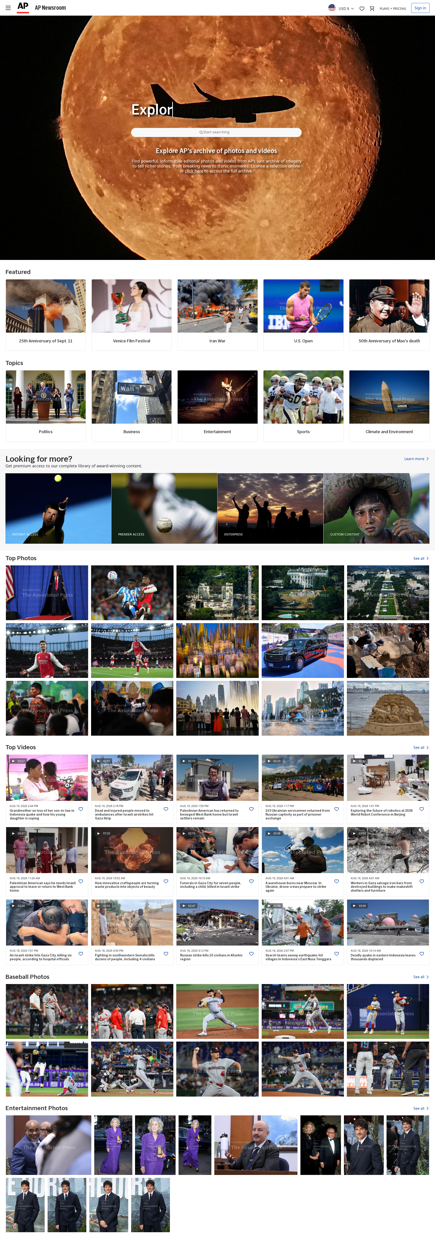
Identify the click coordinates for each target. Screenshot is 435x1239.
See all (419, 558)
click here (194, 171)
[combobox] (344, 7)
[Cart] (372, 8)
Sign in (420, 7)
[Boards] (362, 8)
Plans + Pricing (393, 8)
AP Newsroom (50, 7)
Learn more (414, 458)
